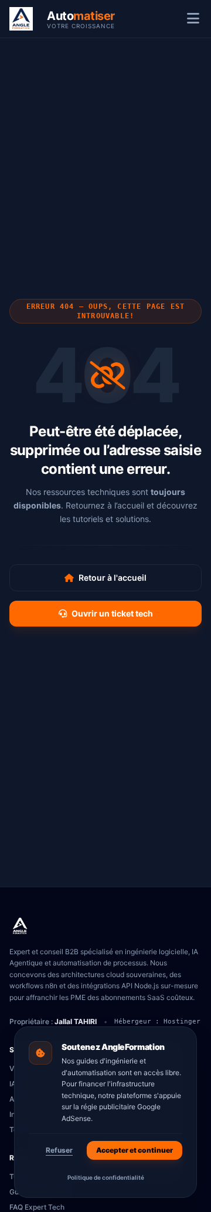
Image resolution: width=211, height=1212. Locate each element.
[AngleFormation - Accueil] (19, 926)
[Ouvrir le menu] (193, 19)
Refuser (59, 1150)
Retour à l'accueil (113, 578)
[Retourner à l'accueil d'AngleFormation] (24, 19)
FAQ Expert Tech (36, 1207)
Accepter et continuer (134, 1150)
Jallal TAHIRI (76, 1021)
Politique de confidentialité (105, 1177)
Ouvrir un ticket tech (112, 613)
